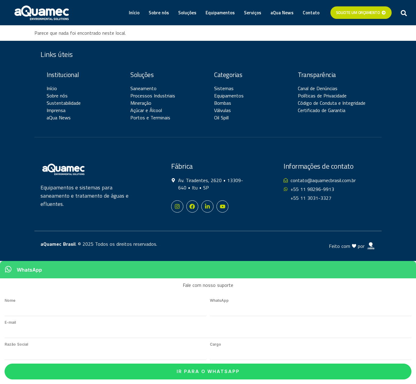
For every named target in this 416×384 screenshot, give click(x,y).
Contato (311, 12)
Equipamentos (220, 12)
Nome (10, 300)
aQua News (282, 12)
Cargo (215, 344)
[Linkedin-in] (207, 206)
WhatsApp (219, 300)
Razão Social (16, 344)
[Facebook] (192, 206)
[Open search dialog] (403, 12)
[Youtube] (223, 206)
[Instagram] (177, 206)
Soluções (187, 12)
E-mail (10, 322)
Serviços (252, 12)
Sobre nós (159, 12)
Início (134, 12)
